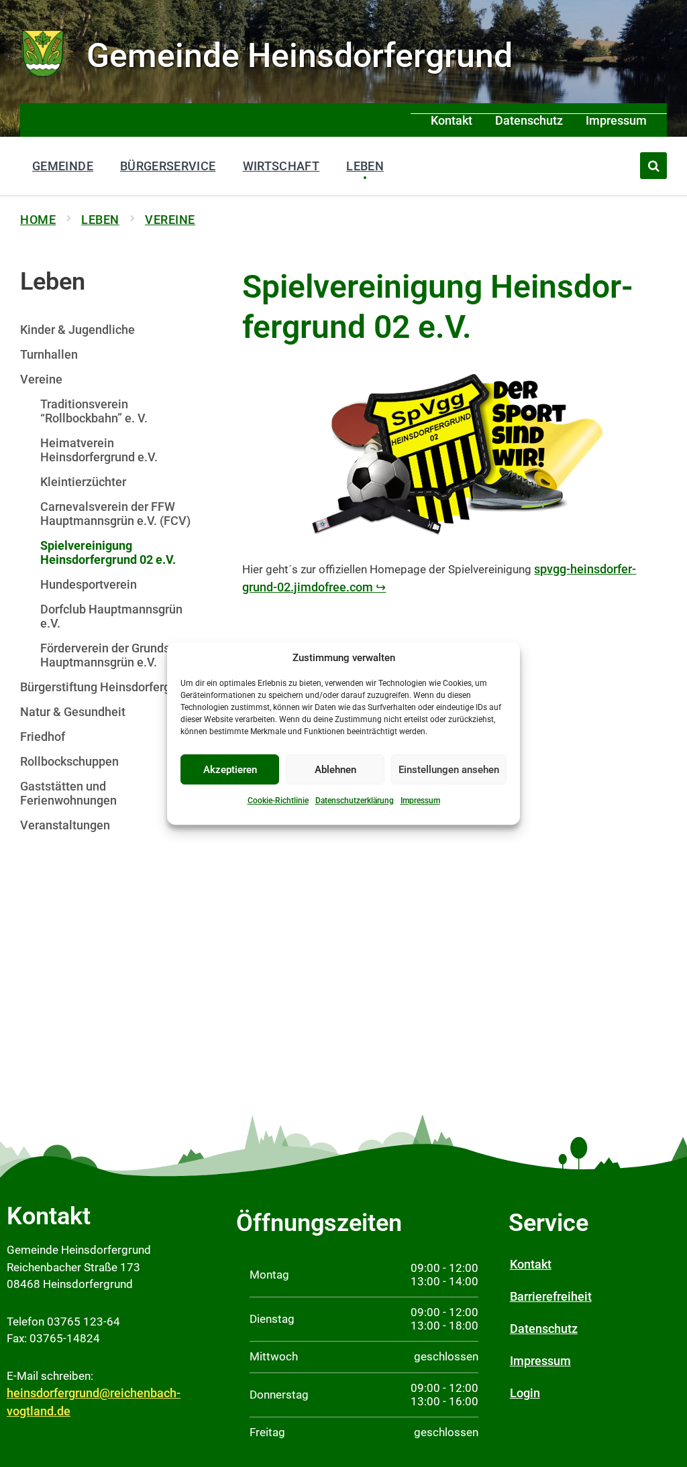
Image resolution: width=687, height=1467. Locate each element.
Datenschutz (544, 1329)
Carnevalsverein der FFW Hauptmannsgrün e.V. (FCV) (115, 514)
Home (38, 220)
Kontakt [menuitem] (451, 120)
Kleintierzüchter (83, 482)
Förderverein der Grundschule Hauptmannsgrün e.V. (119, 655)
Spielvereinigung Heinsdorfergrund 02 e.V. (108, 552)
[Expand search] (653, 165)
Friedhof (42, 736)
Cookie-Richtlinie (278, 800)
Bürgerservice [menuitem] (168, 166)
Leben (100, 220)
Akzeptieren (230, 770)
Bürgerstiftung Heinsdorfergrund (107, 687)
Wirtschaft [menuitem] (281, 166)
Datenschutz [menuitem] (529, 120)
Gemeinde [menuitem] (62, 166)
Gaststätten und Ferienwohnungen (68, 793)
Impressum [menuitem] (616, 120)
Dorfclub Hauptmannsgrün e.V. (111, 616)
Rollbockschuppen (69, 761)
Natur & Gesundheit (72, 712)
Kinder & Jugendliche (77, 329)
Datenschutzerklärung (354, 800)
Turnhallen (49, 354)
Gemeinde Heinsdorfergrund (300, 55)
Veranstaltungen (65, 825)
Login (525, 1393)
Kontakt (530, 1264)
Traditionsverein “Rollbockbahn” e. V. (94, 411)
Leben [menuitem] (365, 166)
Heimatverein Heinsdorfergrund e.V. (99, 450)
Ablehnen (335, 770)
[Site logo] (43, 75)
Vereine (170, 220)
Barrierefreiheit (551, 1296)
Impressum (420, 800)
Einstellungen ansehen (449, 770)
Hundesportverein (88, 584)
